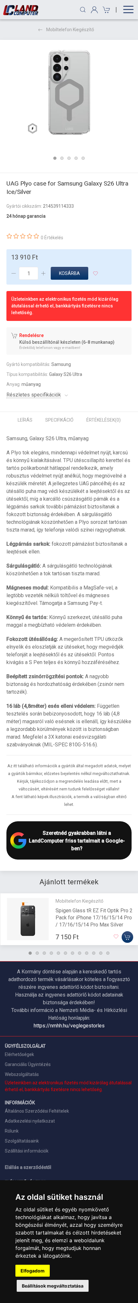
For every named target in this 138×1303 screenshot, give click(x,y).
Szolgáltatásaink (22, 1141)
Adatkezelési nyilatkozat (30, 1121)
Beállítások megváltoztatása (52, 1286)
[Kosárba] (127, 937)
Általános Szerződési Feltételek (37, 1111)
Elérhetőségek (19, 1054)
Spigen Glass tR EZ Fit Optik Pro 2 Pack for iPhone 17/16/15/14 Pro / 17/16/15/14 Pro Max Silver (94, 917)
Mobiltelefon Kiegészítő (70, 29)
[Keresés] (82, 9)
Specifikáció (59, 420)
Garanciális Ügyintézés (28, 1064)
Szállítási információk (26, 1150)
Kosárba (69, 273)
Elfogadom (33, 1270)
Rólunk (12, 1131)
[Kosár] (105, 9)
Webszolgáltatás (22, 1074)
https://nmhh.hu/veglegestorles (69, 1026)
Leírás (25, 420)
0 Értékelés (52, 237)
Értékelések (103, 420)
